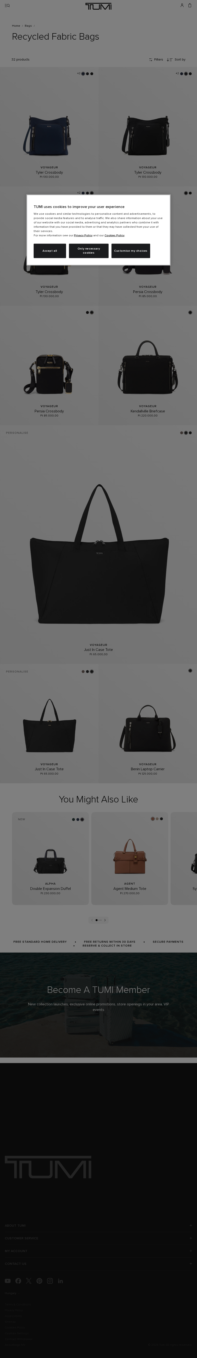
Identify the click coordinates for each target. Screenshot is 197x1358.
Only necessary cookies (89, 250)
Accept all (50, 250)
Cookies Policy (114, 235)
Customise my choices (131, 250)
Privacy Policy (83, 235)
